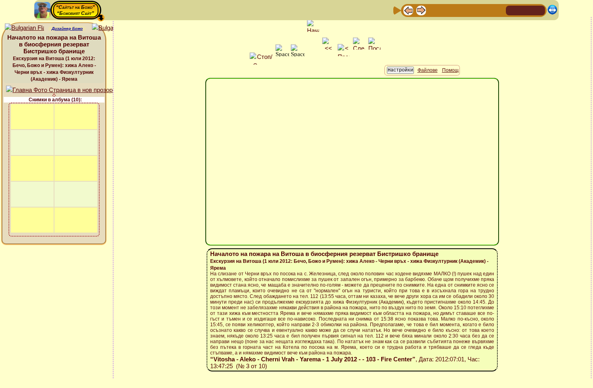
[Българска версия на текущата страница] (111, 28)
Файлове (428, 70)
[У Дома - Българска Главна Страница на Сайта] (525, 9)
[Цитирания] (447, 9)
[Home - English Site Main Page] (538, 9)
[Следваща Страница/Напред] (421, 9)
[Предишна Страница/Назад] (408, 9)
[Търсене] (498, 9)
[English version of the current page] (24, 28)
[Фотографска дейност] (473, 9)
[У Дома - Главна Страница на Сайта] (513, 9)
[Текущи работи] (460, 9)
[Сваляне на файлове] (486, 9)
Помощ (450, 70)
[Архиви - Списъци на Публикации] (434, 9)
